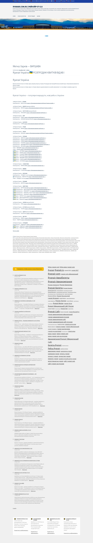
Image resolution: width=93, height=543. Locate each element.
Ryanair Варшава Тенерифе (67, 290)
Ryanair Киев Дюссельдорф (31, 240)
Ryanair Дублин (52, 296)
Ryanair (51, 270)
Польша (28, 1)
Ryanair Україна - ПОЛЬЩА (57, 247)
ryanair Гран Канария (68, 294)
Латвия (19, 1)
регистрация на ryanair (55, 361)
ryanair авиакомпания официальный (60, 314)
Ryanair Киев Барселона (36, 239)
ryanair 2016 (67, 270)
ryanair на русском (70, 324)
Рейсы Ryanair (54, 348)
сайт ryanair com (69, 361)
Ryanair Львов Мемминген (61, 243)
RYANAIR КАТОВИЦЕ (19, 386)
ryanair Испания (53, 298)
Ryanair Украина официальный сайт (69, 245)
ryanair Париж (51, 308)
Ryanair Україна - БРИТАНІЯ (36, 246)
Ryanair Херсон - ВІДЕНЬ (50, 249)
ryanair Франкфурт (74, 312)
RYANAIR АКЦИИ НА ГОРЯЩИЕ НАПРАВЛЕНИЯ (24, 364)
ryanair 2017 (74, 270)
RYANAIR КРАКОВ (18, 408)
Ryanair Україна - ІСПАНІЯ (69, 246)
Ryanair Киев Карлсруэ (42, 240)
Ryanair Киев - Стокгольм (70, 237)
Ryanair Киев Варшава (56, 239)
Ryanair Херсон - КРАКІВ (71, 249)
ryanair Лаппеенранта (70, 298)
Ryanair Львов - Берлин (73, 242)
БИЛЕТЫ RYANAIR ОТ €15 (20, 275)
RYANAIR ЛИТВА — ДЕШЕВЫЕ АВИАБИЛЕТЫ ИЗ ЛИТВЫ (27, 320)
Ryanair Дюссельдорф (63, 296)
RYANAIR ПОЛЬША (18, 343)
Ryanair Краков (48, 242)
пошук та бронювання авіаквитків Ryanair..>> (37, 112)
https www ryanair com (67, 267)
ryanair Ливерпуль (51, 301)
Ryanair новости (51, 326)
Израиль (38, 1)
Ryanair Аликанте (53, 285)
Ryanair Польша (57, 308)
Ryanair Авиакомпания (60, 281)
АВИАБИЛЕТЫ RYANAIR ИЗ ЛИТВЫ (22, 355)
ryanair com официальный (69, 274)
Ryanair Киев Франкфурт (39, 242)
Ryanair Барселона (66, 285)
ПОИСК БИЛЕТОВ (22, 16)
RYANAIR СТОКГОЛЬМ (19, 439)
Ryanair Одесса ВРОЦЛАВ (18, 245)
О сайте (14, 508)
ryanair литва (60, 324)
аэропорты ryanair (66, 351)
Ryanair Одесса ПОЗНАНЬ (50, 245)
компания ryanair (53, 354)
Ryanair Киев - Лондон (49, 237)
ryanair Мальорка (76, 301)
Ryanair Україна (33, 236)
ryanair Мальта (50, 303)
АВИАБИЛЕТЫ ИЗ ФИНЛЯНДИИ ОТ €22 (23, 448)
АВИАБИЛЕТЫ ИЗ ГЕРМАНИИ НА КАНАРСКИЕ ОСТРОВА (27, 460)
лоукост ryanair (53, 356)
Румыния (72, 1)
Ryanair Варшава (60, 290)
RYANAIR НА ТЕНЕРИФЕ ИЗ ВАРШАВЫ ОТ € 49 (24, 300)
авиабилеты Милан (64, 348)
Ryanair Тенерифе (64, 311)
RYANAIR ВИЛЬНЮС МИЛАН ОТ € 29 (22, 331)
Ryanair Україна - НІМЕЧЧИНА (46, 247)
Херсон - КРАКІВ (52, 252)
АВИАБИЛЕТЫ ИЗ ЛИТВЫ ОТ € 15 (22, 472)
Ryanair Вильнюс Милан (72, 292)
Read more (30, 297)
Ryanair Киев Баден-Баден (25, 239)
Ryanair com (54, 273)
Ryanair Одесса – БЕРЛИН (71, 243)
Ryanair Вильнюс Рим (60, 294)
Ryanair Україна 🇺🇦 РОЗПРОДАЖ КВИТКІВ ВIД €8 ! (38, 72)
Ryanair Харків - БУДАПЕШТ (28, 249)
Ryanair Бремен (67, 288)
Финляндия (44, 1)
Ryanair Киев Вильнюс (66, 239)
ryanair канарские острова (52, 324)
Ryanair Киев (41, 237)
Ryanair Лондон (61, 301)
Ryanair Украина (26, 236)
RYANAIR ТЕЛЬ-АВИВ (19, 483)
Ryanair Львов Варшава (38, 243)
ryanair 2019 (18, 237)
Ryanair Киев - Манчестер (59, 237)
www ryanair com (62, 334)
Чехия (68, 1)
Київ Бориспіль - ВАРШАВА (58, 250)
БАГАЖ (38, 16)
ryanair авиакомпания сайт (57, 319)
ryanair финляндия (64, 331)
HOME (14, 16)
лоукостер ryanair (65, 356)
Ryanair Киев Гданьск (21, 240)
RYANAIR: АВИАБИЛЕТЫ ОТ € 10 (21, 494)
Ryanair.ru (59, 270)
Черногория (58, 1)
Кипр (53, 1)
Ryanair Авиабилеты (58, 277)
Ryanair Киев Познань (70, 240)
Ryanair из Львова (35, 237)
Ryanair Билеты (55, 287)
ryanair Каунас (62, 298)
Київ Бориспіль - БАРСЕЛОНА (26, 250)
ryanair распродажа (63, 329)
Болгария (63, 1)
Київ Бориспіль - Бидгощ (48, 250)
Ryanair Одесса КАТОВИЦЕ (29, 245)
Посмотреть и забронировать (21, 530)
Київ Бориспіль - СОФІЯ (36, 252)
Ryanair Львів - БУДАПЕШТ (56, 242)
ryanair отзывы (60, 326)
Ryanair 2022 (28, 237)
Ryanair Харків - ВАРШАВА (39, 249)
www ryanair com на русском (57, 336)
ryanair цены (71, 331)
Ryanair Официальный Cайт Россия (61, 306)
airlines (27, 70)
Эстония (23, 1)
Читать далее (16, 230)
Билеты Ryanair (55, 345)
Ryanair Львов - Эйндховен (28, 243)
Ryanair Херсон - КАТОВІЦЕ (60, 249)
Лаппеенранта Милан (65, 345)
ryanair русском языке (54, 331)
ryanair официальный (72, 326)
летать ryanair (65, 354)
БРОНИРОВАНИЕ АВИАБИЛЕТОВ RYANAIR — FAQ (25, 374)
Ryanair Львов (65, 242)
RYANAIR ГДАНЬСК (18, 419)
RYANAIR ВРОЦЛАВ (18, 398)
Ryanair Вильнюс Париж (52, 294)
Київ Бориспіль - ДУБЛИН (69, 250)
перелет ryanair (53, 359)
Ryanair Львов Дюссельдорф (49, 243)
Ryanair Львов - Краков (17, 243)
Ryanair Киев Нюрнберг (60, 240)
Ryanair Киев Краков (51, 240)
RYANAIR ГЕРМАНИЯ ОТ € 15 (20, 288)
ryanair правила (52, 329)
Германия (33, 1)
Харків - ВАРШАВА (45, 252)
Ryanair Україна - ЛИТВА (24, 247)
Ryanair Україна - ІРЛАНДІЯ (58, 246)
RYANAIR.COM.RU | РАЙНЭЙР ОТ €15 (28, 6)
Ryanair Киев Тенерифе (29, 242)
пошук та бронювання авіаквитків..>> (42, 119)
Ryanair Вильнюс (52, 292)
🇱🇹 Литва (14, 1)
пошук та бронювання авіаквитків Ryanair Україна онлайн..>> (41, 103)
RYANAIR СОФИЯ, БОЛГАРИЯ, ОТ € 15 (22, 430)
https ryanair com (53, 267)
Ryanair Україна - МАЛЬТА (34, 247)
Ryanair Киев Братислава (47, 239)
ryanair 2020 (23, 237)
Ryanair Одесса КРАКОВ (39, 245)
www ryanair (52, 334)
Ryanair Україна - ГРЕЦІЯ (48, 246)
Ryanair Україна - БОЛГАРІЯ (25, 246)
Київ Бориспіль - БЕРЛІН (37, 250)
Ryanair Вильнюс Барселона (61, 292)
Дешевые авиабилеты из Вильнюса (22, 311)
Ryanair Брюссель (52, 290)
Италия (49, 1)
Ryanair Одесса (20, 236)
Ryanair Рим (64, 308)
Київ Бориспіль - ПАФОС (26, 252)
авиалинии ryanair (54, 351)
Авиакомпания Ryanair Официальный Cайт (63, 340)
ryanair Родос (70, 308)
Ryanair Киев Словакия (19, 242)
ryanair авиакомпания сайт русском (60, 322)
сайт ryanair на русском (56, 364)
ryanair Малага (70, 301)
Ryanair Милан (58, 303)
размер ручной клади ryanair (67, 359)
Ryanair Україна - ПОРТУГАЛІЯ (69, 247)
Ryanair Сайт (54, 311)
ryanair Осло (68, 303)
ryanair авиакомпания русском (58, 317)
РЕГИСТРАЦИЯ (31, 16)
